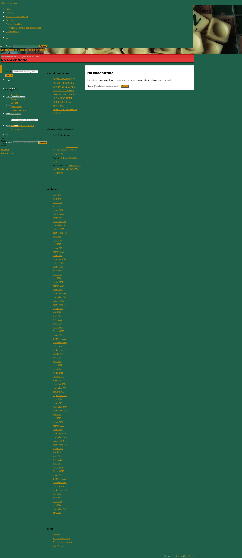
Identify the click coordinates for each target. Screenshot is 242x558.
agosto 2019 (58, 448)
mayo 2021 (57, 399)
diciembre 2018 (59, 478)
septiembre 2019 (60, 444)
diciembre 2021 (59, 384)
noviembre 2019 (60, 437)
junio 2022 (57, 361)
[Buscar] (7, 38)
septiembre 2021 (60, 395)
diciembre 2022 (59, 338)
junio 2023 (57, 316)
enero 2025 (57, 255)
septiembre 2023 (60, 304)
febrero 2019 (58, 471)
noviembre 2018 (60, 482)
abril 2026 (57, 206)
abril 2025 (57, 244)
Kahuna (178, 556)
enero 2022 (57, 380)
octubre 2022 (58, 346)
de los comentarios (63, 542)
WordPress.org (59, 546)
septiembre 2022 (60, 350)
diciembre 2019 (59, 433)
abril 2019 (57, 463)
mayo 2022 (57, 365)
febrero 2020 (58, 425)
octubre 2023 (58, 301)
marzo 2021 (58, 403)
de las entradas (61, 538)
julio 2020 (57, 414)
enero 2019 (57, 475)
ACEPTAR (5, 149)
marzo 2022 (58, 372)
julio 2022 (57, 357)
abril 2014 (57, 505)
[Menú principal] (1, 69)
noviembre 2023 (60, 297)
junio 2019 (57, 456)
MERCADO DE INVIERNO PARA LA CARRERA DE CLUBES (67, 169)
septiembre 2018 (60, 490)
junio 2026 (57, 198)
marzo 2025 (58, 248)
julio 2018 (57, 494)
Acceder (56, 534)
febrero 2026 (58, 214)
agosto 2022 (58, 354)
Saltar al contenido (9, 3)
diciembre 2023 (59, 293)
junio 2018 (57, 497)
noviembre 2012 (60, 509)
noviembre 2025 (60, 225)
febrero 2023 (58, 331)
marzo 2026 (58, 210)
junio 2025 (57, 236)
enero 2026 (57, 217)
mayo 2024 (57, 274)
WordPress (189, 556)
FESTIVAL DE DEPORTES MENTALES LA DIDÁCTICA (65, 150)
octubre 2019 (58, 441)
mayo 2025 (57, 240)
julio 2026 (57, 195)
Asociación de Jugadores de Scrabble (23, 49)
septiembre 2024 (60, 267)
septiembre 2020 (60, 410)
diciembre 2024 (59, 259)
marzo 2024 (58, 282)
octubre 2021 (58, 391)
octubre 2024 (58, 263)
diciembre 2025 (59, 221)
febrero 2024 (58, 285)
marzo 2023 (58, 327)
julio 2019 (57, 452)
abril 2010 (57, 512)
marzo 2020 (58, 422)
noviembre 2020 (60, 407)
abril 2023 (57, 323)
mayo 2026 (57, 202)
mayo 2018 (57, 501)
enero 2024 (57, 289)
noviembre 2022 (60, 342)
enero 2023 (57, 335)
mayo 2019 (57, 460)
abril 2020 (57, 418)
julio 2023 (57, 312)
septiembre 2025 (60, 232)
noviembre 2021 (60, 388)
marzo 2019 (58, 467)
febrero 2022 (58, 376)
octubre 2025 (58, 229)
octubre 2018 (58, 486)
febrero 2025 (58, 251)
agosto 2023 (58, 308)
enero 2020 (57, 429)
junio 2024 (57, 270)
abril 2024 (57, 278)
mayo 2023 (57, 320)
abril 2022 (57, 369)
